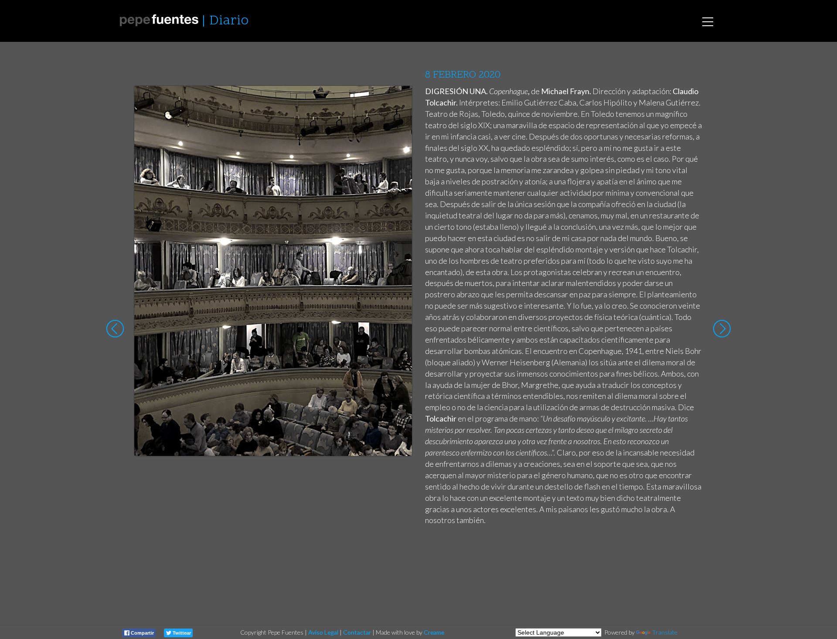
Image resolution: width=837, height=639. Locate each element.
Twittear (181, 633)
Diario (228, 21)
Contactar (357, 632)
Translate (664, 632)
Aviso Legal (323, 632)
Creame (434, 632)
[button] (399, 100)
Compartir (141, 633)
